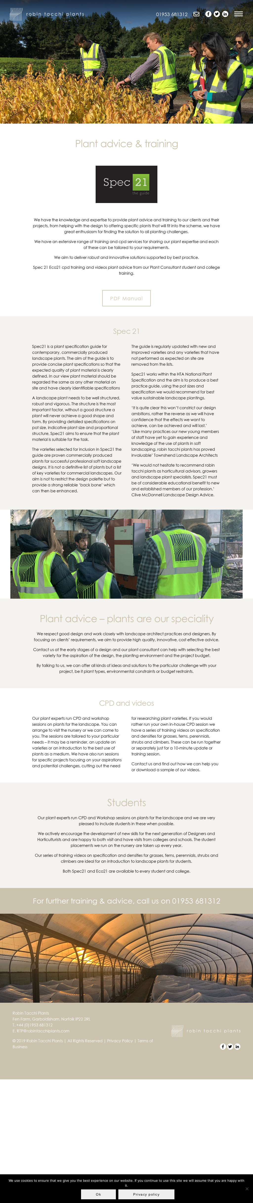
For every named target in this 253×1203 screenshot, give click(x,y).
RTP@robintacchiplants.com (43, 1030)
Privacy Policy (120, 1040)
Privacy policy (146, 1194)
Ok (98, 1194)
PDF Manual (126, 298)
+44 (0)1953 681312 (34, 1024)
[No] (246, 1188)
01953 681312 (196, 900)
